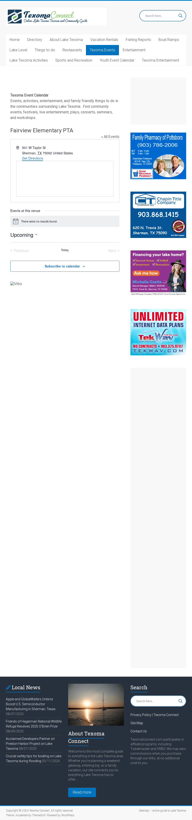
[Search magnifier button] (180, 15)
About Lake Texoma (66, 39)
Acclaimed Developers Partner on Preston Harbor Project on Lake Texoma (30, 743)
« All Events (110, 136)
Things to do (45, 50)
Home (15, 39)
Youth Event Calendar (117, 60)
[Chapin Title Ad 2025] (158, 194)
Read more (82, 792)
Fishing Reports (138, 39)
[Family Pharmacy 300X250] (158, 135)
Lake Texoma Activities (29, 60)
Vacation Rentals (104, 39)
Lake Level (18, 50)
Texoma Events (102, 50)
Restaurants (72, 50)
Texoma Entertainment (160, 60)
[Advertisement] (158, 101)
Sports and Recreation (73, 60)
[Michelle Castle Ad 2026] (158, 252)
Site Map (136, 723)
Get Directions (32, 158)
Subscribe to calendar (62, 266)
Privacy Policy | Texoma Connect (154, 715)
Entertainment (134, 50)
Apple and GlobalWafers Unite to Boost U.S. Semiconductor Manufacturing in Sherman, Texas (30, 704)
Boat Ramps (169, 39)
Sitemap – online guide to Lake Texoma (162, 810)
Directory (34, 39)
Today (65, 250)
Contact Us (138, 731)
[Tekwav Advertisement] (158, 311)
